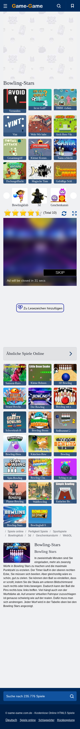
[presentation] (6, 195)
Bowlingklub (15, 535)
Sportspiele (59, 531)
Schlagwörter (46, 720)
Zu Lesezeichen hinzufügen (42, 308)
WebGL (67, 535)
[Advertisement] (60, 45)
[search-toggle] (59, 6)
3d (29, 535)
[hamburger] (5, 6)
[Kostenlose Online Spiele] (27, 6)
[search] (72, 696)
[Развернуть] (74, 213)
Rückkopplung (66, 720)
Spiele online (16, 531)
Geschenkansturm (46, 535)
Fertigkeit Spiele (38, 531)
